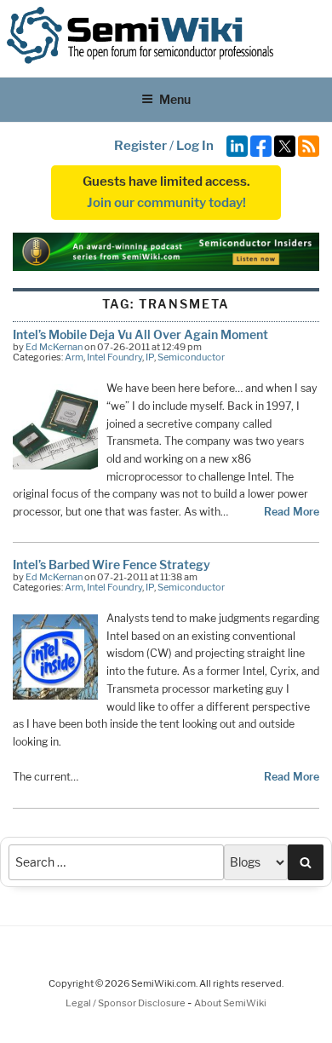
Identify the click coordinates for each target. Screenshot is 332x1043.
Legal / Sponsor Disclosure (126, 1003)
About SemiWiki (230, 1003)
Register (140, 145)
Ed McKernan (54, 347)
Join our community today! (166, 202)
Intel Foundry (114, 357)
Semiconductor (191, 357)
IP (150, 357)
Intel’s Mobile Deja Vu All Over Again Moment (140, 334)
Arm (74, 357)
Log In (195, 145)
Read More (291, 511)
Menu (175, 99)
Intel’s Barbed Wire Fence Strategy (111, 564)
